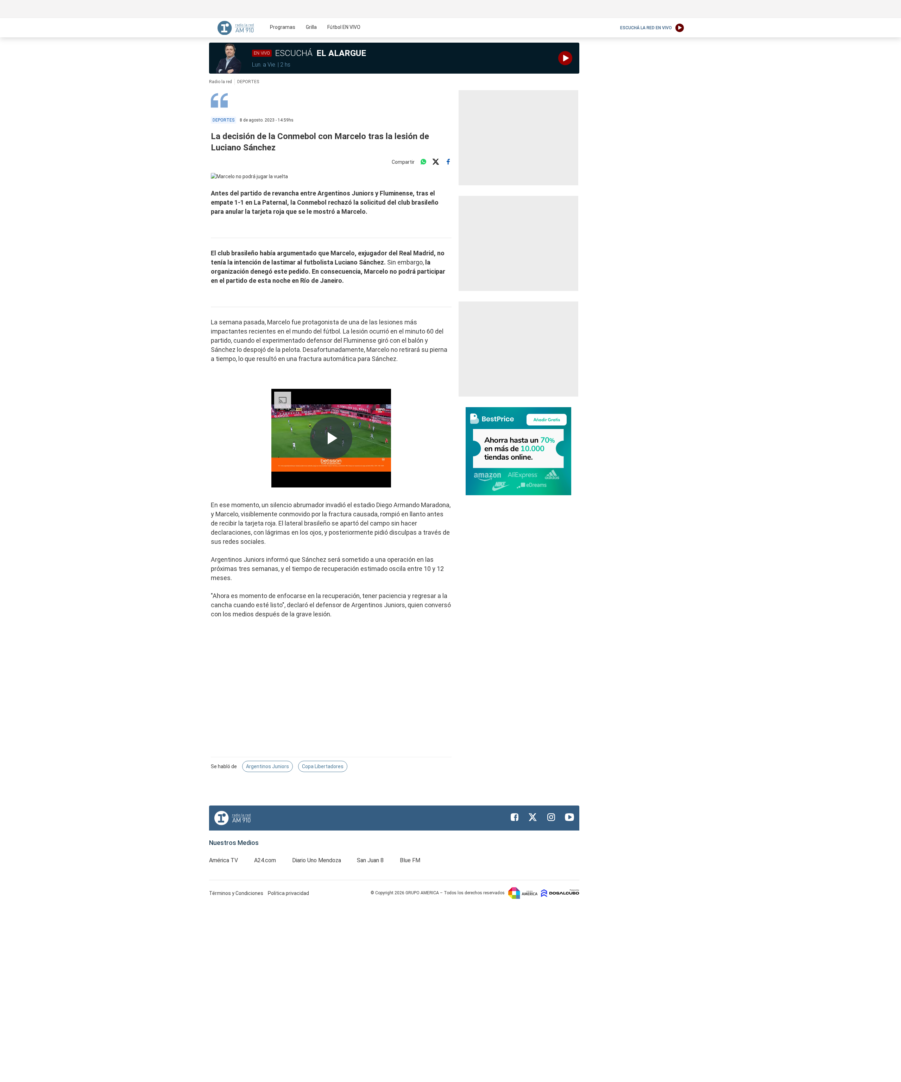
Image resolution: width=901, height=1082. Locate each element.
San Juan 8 (370, 860)
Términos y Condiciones (236, 893)
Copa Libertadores (323, 766)
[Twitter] (435, 162)
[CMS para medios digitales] (560, 892)
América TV (223, 860)
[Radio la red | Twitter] (532, 817)
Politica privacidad (288, 893)
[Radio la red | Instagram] (551, 817)
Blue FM (410, 860)
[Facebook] (448, 162)
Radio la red (220, 81)
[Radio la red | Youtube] (569, 817)
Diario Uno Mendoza (316, 860)
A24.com (265, 860)
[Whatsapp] (423, 162)
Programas (282, 27)
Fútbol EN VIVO (343, 27)
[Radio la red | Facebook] (514, 817)
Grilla (311, 27)
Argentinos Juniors (267, 766)
